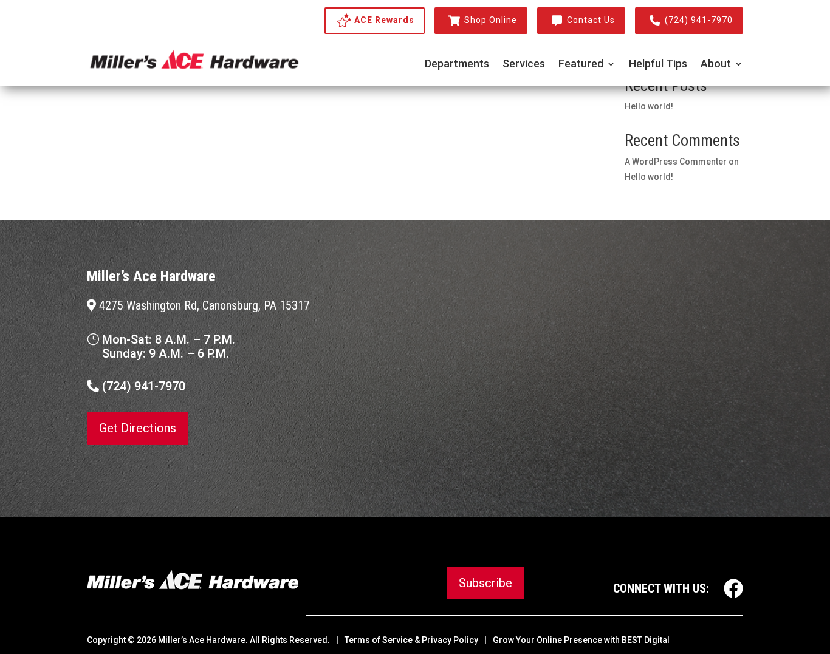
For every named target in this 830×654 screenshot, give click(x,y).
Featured (580, 65)
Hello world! (649, 106)
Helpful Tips (658, 65)
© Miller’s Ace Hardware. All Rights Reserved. (229, 640)
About (716, 65)
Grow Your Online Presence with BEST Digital (581, 640)
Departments (457, 65)
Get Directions (137, 428)
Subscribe (485, 583)
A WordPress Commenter (676, 161)
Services (523, 65)
